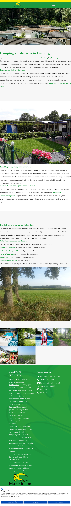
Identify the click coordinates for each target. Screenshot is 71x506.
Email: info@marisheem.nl (50, 383)
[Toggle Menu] (53, 5)
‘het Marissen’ (14, 385)
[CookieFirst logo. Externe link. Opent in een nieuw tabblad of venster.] (2, 489)
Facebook (44, 389)
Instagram (44, 392)
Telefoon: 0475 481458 (48, 380)
